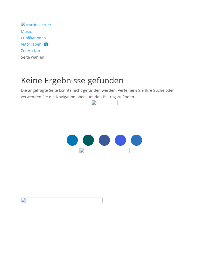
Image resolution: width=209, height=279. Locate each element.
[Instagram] (120, 140)
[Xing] (88, 140)
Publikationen (33, 37)
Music (26, 31)
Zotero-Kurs (31, 50)
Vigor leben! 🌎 (34, 44)
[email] (136, 140)
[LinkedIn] (72, 140)
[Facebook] (104, 140)
